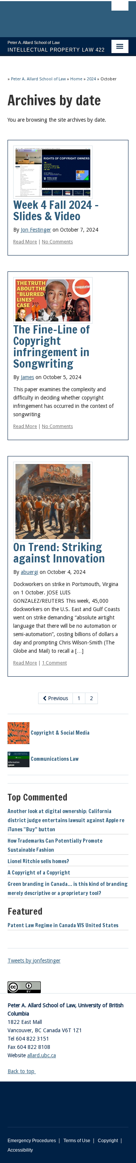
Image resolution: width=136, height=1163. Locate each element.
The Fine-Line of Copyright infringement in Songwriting (51, 346)
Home (76, 79)
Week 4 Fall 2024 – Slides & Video (56, 210)
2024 (91, 79)
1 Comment (54, 663)
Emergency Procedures (32, 1140)
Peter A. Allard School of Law (38, 79)
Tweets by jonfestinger (34, 961)
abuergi (29, 572)
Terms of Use (76, 1140)
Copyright (108, 1140)
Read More (25, 242)
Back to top (22, 1071)
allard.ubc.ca (41, 1055)
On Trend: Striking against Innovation (59, 552)
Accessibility (20, 1150)
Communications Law (54, 759)
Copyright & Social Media (59, 733)
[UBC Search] (119, 9)
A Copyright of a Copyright (39, 872)
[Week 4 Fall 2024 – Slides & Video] (53, 172)
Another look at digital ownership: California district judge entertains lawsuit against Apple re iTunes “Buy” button (66, 820)
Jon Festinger (36, 230)
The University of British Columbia (50, 15)
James (27, 377)
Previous (57, 698)
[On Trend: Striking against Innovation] (53, 501)
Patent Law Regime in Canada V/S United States (63, 925)
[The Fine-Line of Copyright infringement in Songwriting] (53, 300)
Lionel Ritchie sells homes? (38, 861)
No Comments (57, 242)
